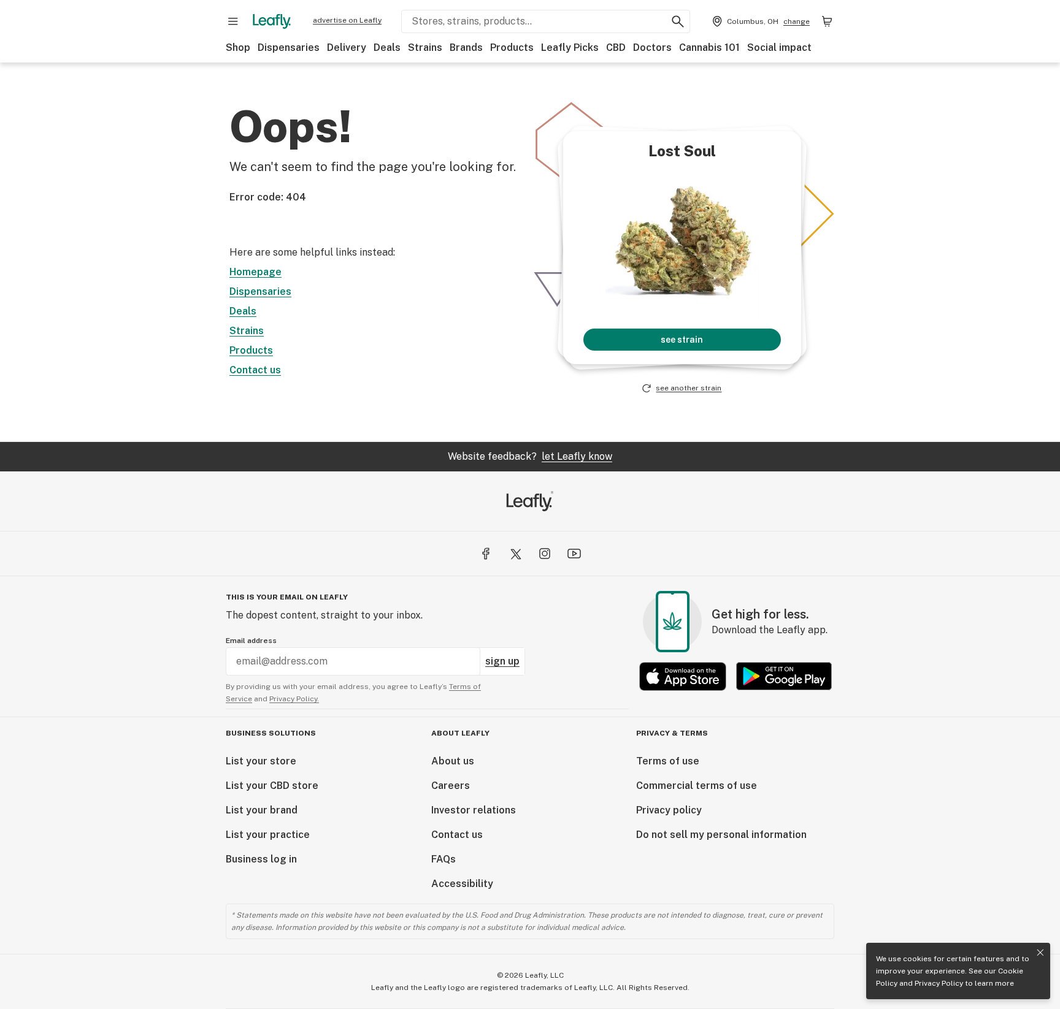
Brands (466, 47)
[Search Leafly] (678, 21)
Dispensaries (289, 47)
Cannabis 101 (709, 47)
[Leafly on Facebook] (486, 553)
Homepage (255, 272)
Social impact (779, 47)
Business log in (261, 859)
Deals (387, 47)
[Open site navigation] (233, 21)
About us (452, 761)
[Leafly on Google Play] (784, 676)
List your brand (262, 810)
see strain (682, 340)
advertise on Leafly (347, 20)
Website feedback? (530, 456)
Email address (251, 640)
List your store (261, 761)
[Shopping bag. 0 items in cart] (827, 21)
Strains (425, 47)
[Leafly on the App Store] (682, 676)
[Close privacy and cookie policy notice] (1040, 953)
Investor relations (473, 810)
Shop (238, 47)
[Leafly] (271, 21)
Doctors (652, 47)
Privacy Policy (939, 983)
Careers (450, 785)
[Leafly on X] (515, 553)
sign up (502, 661)
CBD (616, 47)
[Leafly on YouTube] (574, 553)
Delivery (346, 47)
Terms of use (667, 761)
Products (512, 47)
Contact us (255, 370)
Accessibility (462, 883)
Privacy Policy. (294, 699)
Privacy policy (669, 810)
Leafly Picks (570, 47)
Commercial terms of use (696, 785)
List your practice (268, 834)
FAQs (443, 859)
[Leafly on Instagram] (544, 553)
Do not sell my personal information (721, 834)
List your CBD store (272, 785)
